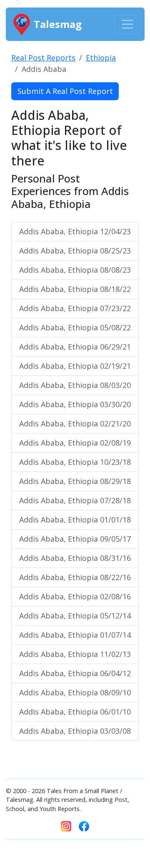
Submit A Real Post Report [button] (65, 91)
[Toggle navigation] (128, 24)
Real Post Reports (43, 58)
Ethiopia (101, 58)
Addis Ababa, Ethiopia (75, 231)
